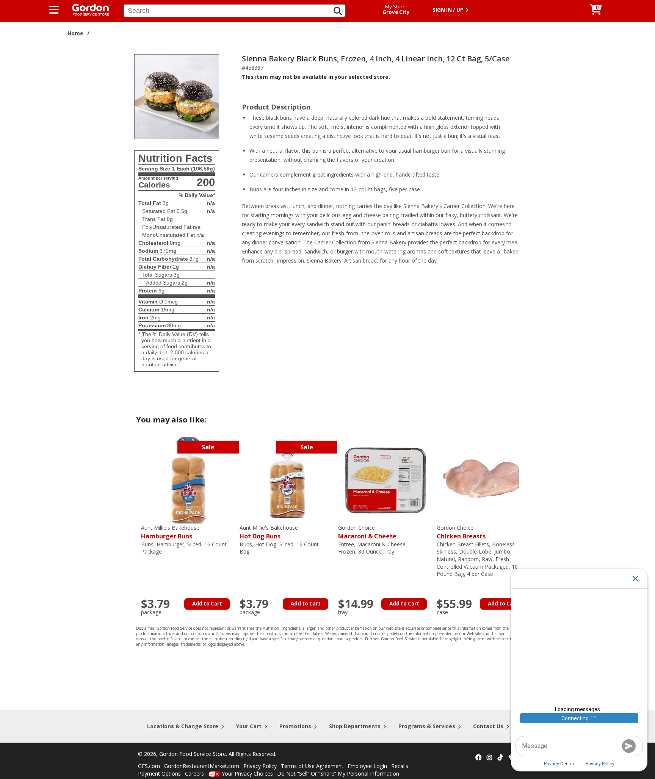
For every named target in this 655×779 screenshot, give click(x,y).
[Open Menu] (54, 10)
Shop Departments (355, 726)
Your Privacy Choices (247, 773)
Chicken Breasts (461, 532)
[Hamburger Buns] (188, 479)
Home (75, 33)
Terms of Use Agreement (312, 766)
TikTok (500, 757)
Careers (194, 773)
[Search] (338, 11)
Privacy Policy (260, 766)
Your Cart (249, 726)
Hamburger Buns (170, 532)
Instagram (489, 757)
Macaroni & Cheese (367, 532)
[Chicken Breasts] (484, 479)
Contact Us (488, 726)
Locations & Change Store (182, 726)
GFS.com (149, 766)
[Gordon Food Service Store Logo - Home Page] (87, 9)
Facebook (478, 757)
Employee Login (367, 766)
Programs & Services (426, 726)
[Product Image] (177, 96)
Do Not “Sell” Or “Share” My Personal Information (338, 773)
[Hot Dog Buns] (287, 479)
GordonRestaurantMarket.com (201, 766)
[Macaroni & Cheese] (385, 479)
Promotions (295, 726)
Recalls (399, 766)
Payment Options (159, 773)
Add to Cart (207, 603)
